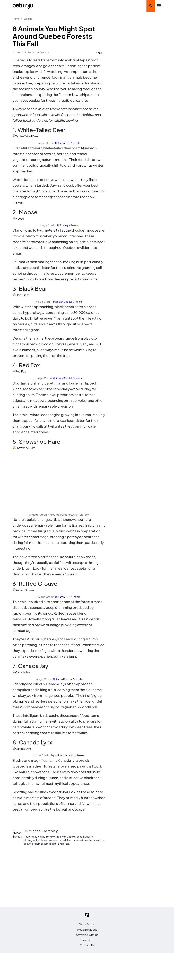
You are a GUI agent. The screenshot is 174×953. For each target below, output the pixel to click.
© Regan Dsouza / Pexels (68, 301)
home (16, 18)
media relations (87, 929)
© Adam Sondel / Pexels (67, 378)
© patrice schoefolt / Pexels (68, 755)
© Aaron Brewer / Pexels (67, 679)
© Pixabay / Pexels (68, 225)
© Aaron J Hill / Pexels (67, 142)
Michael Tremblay (40, 52)
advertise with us (87, 935)
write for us (87, 924)
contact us (87, 945)
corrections (87, 940)
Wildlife (28, 18)
